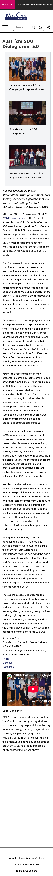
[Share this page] (49, 27)
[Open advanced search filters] (40, 27)
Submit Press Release (26, 864)
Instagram (8, 666)
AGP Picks (8, 4)
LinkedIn (7, 662)
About (12, 858)
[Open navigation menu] (5, 27)
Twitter (6, 658)
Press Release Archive (31, 858)
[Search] (33, 27)
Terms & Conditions (26, 870)
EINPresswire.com (14, 218)
